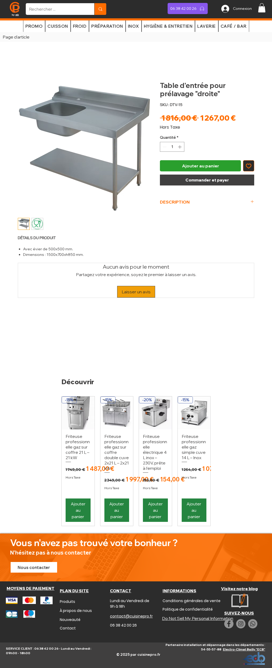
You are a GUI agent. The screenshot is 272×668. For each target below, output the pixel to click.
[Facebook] (228, 623)
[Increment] (180, 146)
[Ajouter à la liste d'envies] (248, 165)
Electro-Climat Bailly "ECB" (244, 649)
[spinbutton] (172, 146)
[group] (136, 461)
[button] (262, 7)
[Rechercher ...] (100, 9)
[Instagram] (240, 623)
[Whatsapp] (252, 623)
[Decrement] (164, 146)
